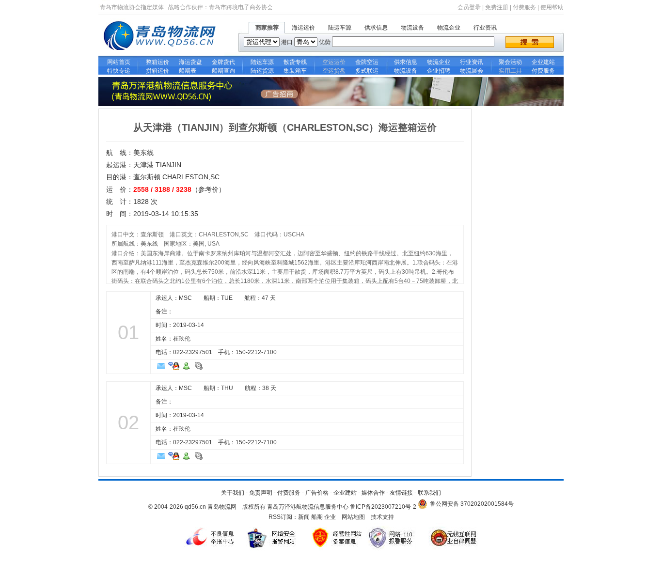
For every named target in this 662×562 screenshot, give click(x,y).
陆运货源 (262, 70)
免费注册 (496, 7)
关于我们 (232, 492)
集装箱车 (295, 70)
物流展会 (471, 70)
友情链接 (401, 492)
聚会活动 (510, 62)
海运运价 (303, 27)
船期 (317, 517)
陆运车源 (339, 27)
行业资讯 (485, 27)
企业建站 (543, 62)
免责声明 (260, 492)
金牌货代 (223, 62)
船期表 (190, 70)
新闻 (304, 517)
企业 (330, 517)
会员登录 (469, 7)
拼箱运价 (157, 70)
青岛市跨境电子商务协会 (241, 7)
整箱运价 (157, 62)
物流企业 (448, 27)
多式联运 (366, 70)
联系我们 (429, 492)
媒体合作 (373, 492)
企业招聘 (438, 70)
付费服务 (524, 7)
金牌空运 (366, 62)
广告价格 (317, 492)
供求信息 (376, 27)
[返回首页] (161, 53)
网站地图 (353, 517)
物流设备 (412, 27)
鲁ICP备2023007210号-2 (383, 506)
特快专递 (118, 70)
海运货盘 (190, 62)
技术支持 (382, 517)
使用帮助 (552, 7)
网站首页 (118, 62)
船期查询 (223, 70)
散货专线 (295, 62)
